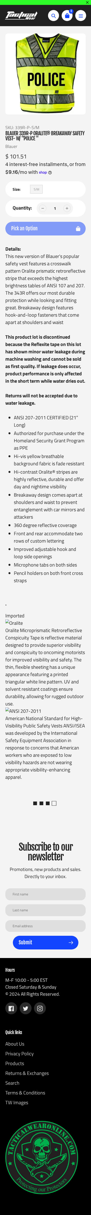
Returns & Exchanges (27, 1073)
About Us (14, 1044)
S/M (36, 189)
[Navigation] (80, 15)
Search (12, 1083)
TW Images (16, 1102)
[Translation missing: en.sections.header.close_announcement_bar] (87, 2)
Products (14, 1063)
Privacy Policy (19, 1053)
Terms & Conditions (25, 1092)
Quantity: (22, 208)
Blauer (11, 146)
